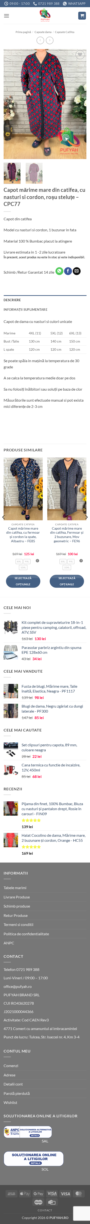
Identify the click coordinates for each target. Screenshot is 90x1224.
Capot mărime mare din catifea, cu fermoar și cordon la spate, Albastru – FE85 (23, 534)
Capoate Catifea (64, 31)
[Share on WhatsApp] (59, 271)
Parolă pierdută (17, 1093)
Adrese (9, 1075)
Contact (45, 1210)
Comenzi (11, 1065)
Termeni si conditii (18, 924)
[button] (6, 16)
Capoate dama (43, 31)
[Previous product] (49, 40)
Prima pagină (23, 31)
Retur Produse (16, 915)
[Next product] (40, 40)
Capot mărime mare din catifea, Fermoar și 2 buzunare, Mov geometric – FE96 (67, 534)
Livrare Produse (17, 897)
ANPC (9, 943)
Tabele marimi (15, 887)
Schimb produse (17, 906)
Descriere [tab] (12, 300)
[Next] (78, 104)
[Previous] (11, 104)
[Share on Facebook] (68, 271)
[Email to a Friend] (77, 271)
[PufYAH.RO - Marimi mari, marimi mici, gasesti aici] (45, 15)
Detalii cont (13, 1084)
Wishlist (10, 1102)
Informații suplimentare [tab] (25, 309)
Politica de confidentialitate (26, 933)
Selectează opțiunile (23, 581)
